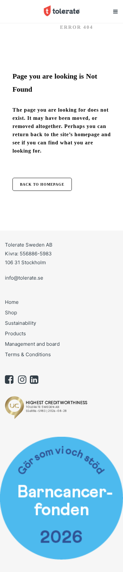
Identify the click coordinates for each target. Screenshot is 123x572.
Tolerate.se (33, 27)
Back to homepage (42, 184)
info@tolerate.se (24, 278)
